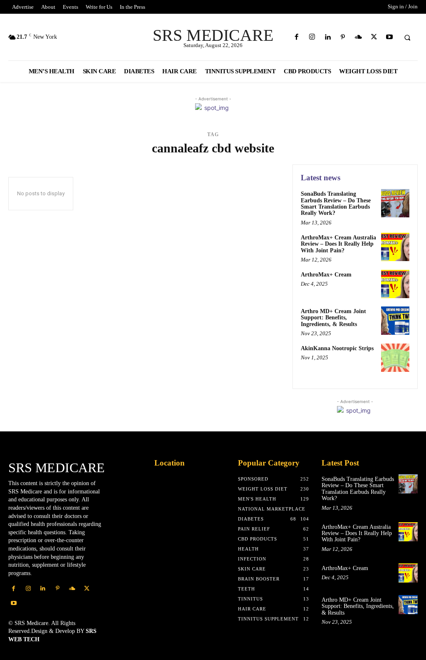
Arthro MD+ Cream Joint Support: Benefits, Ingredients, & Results (333, 317)
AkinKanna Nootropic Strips (337, 348)
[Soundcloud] (358, 37)
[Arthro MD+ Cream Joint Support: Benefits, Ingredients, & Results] (395, 320)
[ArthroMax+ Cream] (395, 284)
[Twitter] (373, 37)
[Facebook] (296, 37)
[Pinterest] (343, 37)
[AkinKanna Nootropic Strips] (395, 358)
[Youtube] (389, 37)
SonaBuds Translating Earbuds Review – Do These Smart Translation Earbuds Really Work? (336, 203)
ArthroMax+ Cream (326, 274)
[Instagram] (311, 37)
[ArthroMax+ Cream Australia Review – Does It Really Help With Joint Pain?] (395, 247)
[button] (407, 37)
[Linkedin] (327, 37)
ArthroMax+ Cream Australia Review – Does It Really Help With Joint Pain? (338, 244)
